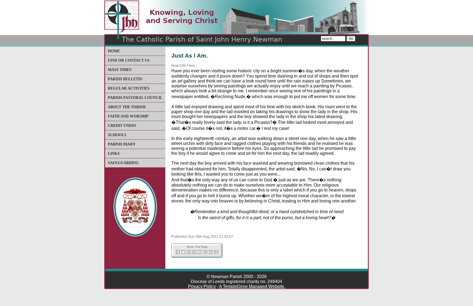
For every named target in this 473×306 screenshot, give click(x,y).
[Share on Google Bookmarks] (205, 253)
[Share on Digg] (200, 253)
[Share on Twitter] (183, 253)
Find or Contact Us (129, 60)
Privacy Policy (202, 286)
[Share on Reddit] (189, 253)
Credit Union (122, 126)
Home (114, 51)
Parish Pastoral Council (135, 98)
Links (114, 153)
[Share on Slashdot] (216, 253)
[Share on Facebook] (178, 253)
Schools (117, 135)
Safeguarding (123, 163)
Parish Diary (121, 144)
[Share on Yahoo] (194, 253)
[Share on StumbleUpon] (211, 253)
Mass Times (120, 70)
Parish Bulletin (125, 79)
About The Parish (127, 107)
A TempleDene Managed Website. (252, 286)
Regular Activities (128, 88)
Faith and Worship (128, 116)
